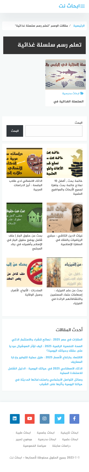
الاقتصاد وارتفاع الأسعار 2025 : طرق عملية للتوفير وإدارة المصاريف (47, 359)
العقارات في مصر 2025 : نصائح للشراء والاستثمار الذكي (47, 339)
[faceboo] (74, 419)
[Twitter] (59, 419)
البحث (79, 122)
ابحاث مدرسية (47, 439)
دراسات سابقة (61, 445)
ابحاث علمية (70, 439)
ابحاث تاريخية (69, 432)
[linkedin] (15, 419)
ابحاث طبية (23, 432)
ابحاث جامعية (46, 432)
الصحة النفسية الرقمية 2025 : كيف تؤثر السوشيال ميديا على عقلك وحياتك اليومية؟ (46, 348)
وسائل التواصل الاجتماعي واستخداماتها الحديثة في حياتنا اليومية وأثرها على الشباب (49, 382)
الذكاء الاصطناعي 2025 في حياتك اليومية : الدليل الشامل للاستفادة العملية (45, 371)
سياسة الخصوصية (34, 445)
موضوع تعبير (24, 439)
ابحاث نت (69, 6)
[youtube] (30, 419)
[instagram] (44, 419)
